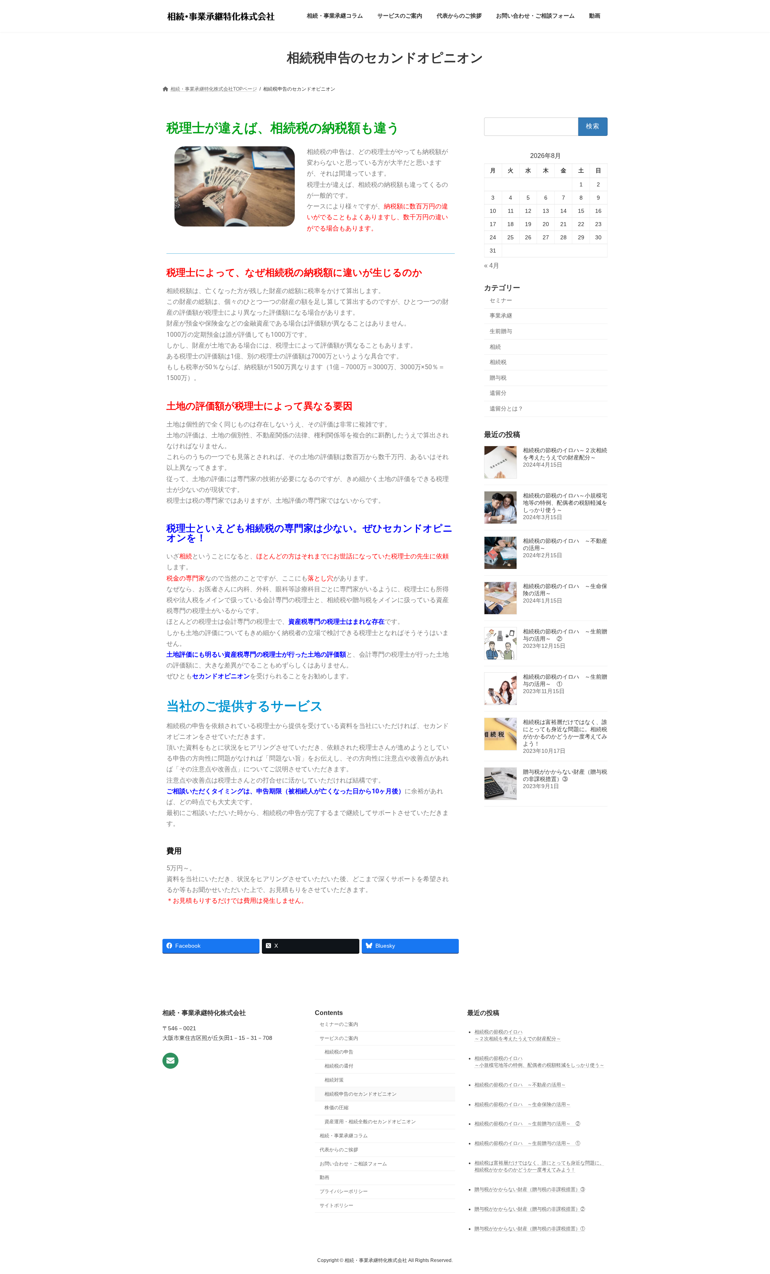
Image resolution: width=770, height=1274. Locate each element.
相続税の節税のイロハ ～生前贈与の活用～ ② (527, 1123)
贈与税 (498, 377)
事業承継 (501, 315)
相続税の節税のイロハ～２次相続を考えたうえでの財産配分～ (565, 454)
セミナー (501, 300)
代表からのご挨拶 (339, 1150)
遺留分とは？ (506, 408)
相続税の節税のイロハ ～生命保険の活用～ (522, 1104)
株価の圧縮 (336, 1107)
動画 (324, 1177)
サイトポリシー (336, 1205)
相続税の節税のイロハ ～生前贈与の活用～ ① (527, 1143)
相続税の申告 (338, 1052)
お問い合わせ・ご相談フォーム (353, 1163)
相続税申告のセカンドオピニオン (360, 1094)
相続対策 (334, 1080)
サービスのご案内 (339, 1038)
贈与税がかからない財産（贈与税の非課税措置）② (529, 1209)
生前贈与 (501, 331)
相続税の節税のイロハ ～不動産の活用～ (520, 1084)
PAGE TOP (745, 1228)
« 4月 (491, 265)
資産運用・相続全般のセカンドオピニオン (370, 1121)
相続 (495, 347)
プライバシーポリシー (344, 1191)
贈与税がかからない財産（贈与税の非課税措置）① (529, 1229)
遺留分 (498, 393)
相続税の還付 (338, 1066)
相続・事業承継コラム (344, 1136)
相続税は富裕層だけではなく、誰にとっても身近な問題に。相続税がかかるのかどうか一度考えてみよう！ (565, 733)
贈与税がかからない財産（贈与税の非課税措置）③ (565, 775)
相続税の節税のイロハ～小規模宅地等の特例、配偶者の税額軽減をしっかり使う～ (565, 502)
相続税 (498, 362)
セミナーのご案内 (339, 1024)
